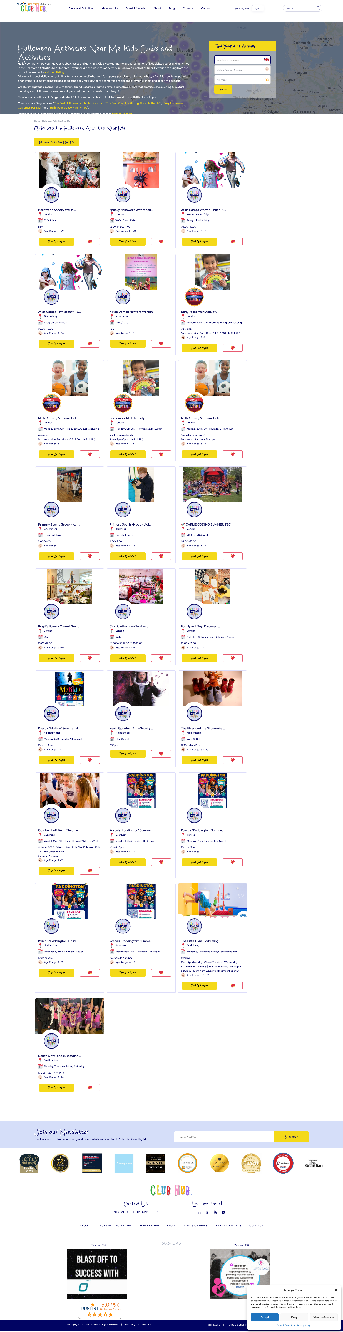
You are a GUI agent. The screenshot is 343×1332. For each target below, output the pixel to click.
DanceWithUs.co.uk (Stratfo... (59, 1056)
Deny (294, 1317)
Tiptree (191, 834)
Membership (109, 8)
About (157, 8)
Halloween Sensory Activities (68, 107)
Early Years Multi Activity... (199, 312)
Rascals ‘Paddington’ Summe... (131, 830)
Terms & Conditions (286, 1325)
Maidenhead (122, 732)
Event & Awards (135, 8)
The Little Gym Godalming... (201, 941)
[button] (336, 1290)
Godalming (193, 945)
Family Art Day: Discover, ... (201, 626)
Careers (188, 8)
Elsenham (120, 834)
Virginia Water (52, 732)
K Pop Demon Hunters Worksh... (132, 312)
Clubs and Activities (81, 8)
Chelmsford (50, 528)
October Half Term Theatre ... (59, 830)
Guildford (49, 834)
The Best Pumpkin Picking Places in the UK (133, 103)
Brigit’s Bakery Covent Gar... (58, 626)
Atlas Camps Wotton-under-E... (203, 210)
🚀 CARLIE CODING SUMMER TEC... (207, 524)
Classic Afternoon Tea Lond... (130, 626)
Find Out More (56, 241)
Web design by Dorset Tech (138, 1324)
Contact (206, 8)
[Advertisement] (171, 1273)
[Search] (318, 8)
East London (51, 1060)
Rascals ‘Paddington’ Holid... (58, 941)
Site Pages (214, 1325)
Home (37, 120)
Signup (257, 8)
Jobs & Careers (195, 1225)
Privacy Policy (303, 1325)
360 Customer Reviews (110, 1309)
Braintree (120, 528)
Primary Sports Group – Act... (59, 524)
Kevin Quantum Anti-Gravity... (131, 728)
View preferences (323, 1317)
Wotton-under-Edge (198, 214)
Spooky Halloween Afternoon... (132, 210)
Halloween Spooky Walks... (57, 210)
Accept (264, 1317)
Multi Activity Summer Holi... (201, 418)
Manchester (122, 316)
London (48, 214)
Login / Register (241, 8)
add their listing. (122, 113)
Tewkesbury (50, 316)
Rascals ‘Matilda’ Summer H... (59, 728)
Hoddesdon (50, 945)
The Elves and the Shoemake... (203, 728)
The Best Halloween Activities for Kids (78, 103)
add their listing (54, 72)
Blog (172, 8)
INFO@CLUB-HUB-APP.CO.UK (136, 1212)
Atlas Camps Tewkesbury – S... (60, 312)
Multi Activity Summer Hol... (58, 418)
